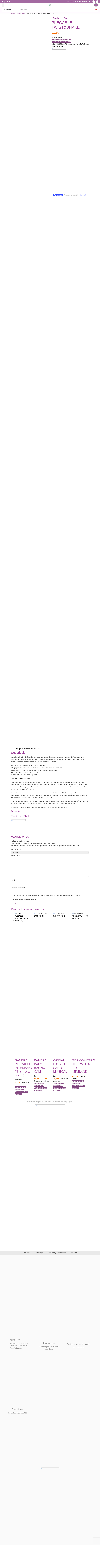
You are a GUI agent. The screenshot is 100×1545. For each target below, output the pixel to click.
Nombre (14, 880)
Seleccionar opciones (41, 1081)
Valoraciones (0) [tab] (34, 749)
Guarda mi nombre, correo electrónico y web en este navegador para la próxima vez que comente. (46, 895)
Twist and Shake (57, 46)
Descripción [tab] (19, 749)
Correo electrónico (18, 888)
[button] (3, 5)
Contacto (73, 1253)
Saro (55, 1076)
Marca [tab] (26, 749)
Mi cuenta (26, 1253)
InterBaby (18, 1080)
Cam (35, 1076)
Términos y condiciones (56, 1253)
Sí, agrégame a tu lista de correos (24, 899)
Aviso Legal (38, 1253)
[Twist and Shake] (59, 49)
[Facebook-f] (93, 1)
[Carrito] (96, 4)
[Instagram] (97, 1)
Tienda (18, 14)
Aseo (77, 44)
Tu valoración (16, 855)
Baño (23, 14)
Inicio (13, 14)
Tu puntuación (16, 849)
